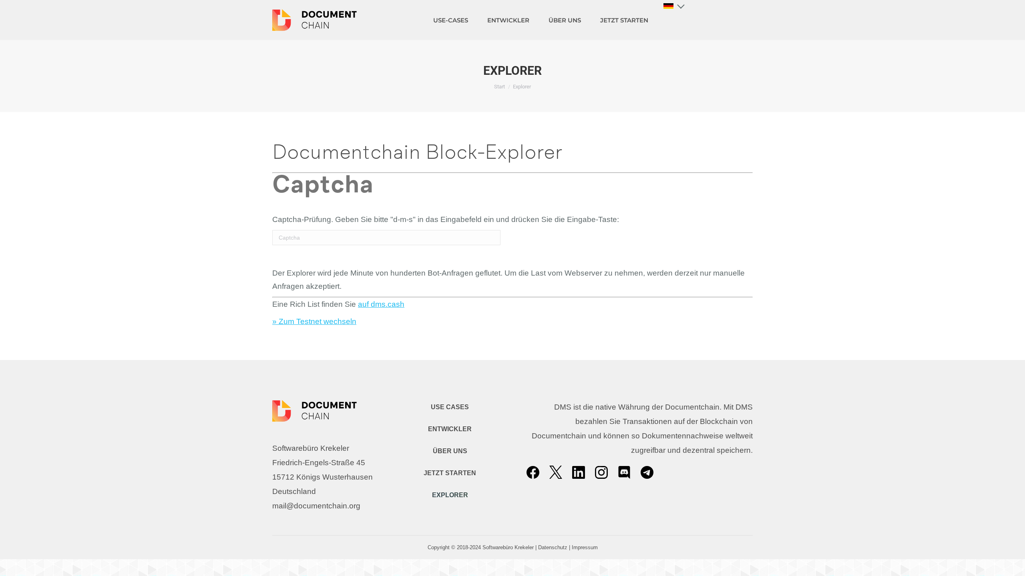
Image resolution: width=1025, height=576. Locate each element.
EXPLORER (450, 495)
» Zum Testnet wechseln (314, 321)
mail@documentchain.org (316, 506)
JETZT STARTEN (450, 473)
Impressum (585, 547)
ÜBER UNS (450, 451)
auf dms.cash (381, 304)
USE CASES (450, 407)
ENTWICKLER (450, 429)
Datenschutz (552, 547)
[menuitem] (450, 20)
